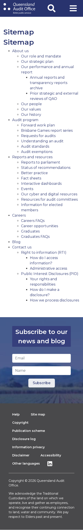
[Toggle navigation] (73, 8)
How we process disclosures (54, 300)
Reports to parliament (40, 162)
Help (16, 414)
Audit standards (35, 146)
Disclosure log (24, 439)
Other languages (26, 463)
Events (27, 189)
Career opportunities (39, 226)
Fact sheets (31, 178)
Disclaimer (20, 455)
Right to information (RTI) (43, 252)
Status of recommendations (45, 168)
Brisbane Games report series (47, 130)
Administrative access (48, 268)
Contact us (21, 247)
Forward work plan (38, 125)
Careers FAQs (32, 221)
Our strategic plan (37, 61)
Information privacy (28, 447)
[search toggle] (51, 8)
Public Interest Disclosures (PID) (49, 274)
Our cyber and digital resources (49, 194)
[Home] (19, 8)
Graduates (30, 231)
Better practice (34, 173)
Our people (31, 104)
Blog (16, 242)
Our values (31, 109)
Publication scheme (28, 431)
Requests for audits (38, 136)
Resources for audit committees (49, 199)
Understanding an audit (42, 141)
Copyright (20, 423)
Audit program (25, 120)
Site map (38, 414)
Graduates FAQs (35, 236)
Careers (19, 215)
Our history (31, 114)
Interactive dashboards (41, 183)
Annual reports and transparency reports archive (48, 82)
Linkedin (50, 463)
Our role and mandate (41, 56)
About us (20, 51)
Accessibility (51, 455)
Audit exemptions (36, 152)
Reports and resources (32, 157)
